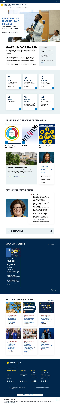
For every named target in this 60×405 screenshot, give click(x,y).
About (8, 372)
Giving (8, 377)
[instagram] (9, 381)
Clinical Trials (33, 372)
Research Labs (33, 374)
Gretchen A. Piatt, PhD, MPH (39, 219)
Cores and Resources (34, 377)
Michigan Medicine (11, 370)
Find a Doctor (22, 372)
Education (43, 370)
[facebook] (7, 381)
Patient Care (23, 370)
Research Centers (33, 375)
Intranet (42, 378)
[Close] (58, 399)
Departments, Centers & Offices (46, 375)
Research (33, 370)
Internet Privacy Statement (10, 402)
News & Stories (9, 378)
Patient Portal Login (23, 375)
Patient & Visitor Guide (23, 374)
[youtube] (13, 381)
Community (9, 375)
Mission (8, 374)
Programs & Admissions (45, 372)
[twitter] (11, 381)
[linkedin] (51, 231)
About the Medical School (45, 377)
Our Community (43, 374)
